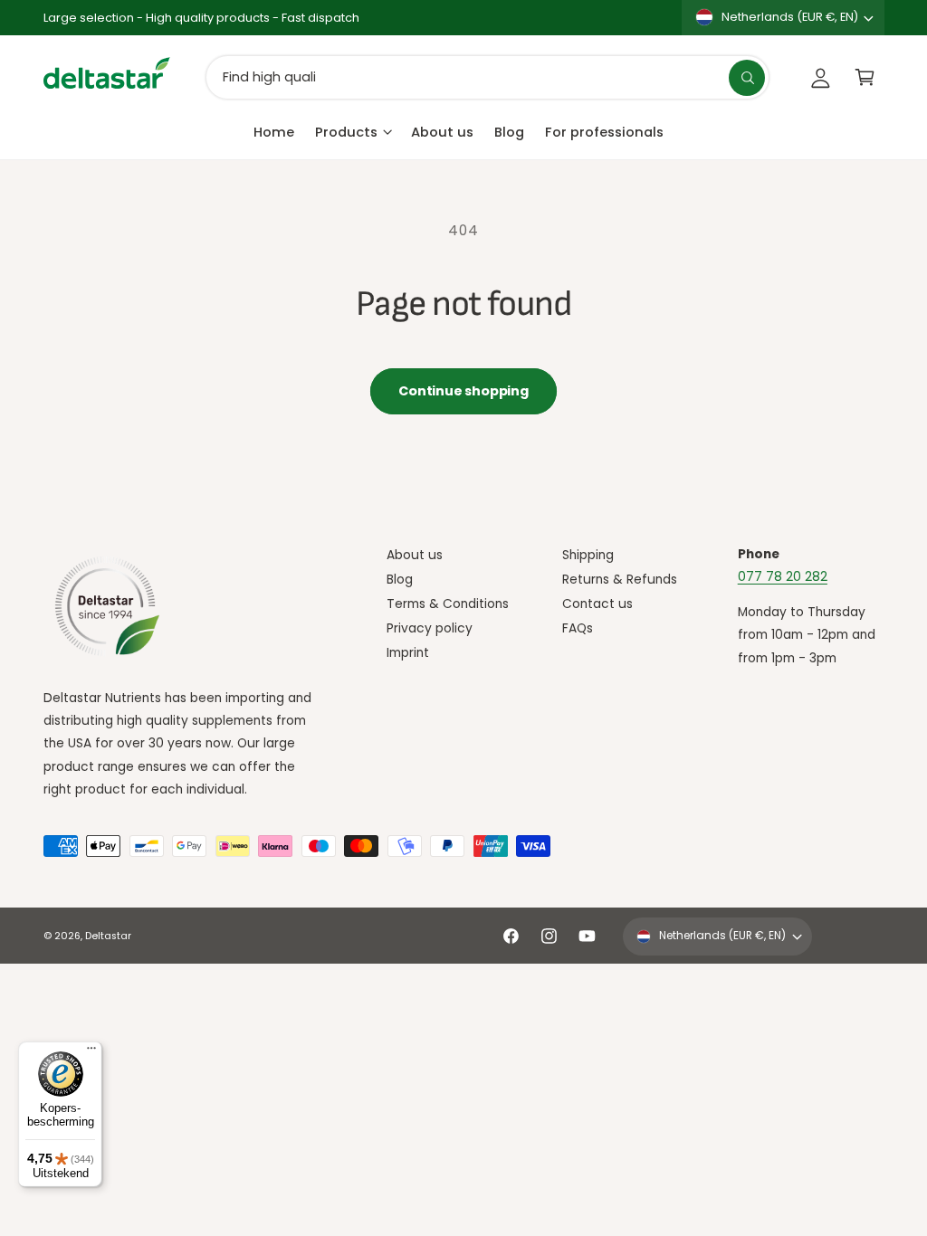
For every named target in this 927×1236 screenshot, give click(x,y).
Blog (400, 579)
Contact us (597, 604)
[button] (865, 77)
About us (415, 555)
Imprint (408, 652)
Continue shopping (463, 391)
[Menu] (91, 1052)
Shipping (588, 555)
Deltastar (108, 936)
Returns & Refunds (619, 579)
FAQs (577, 628)
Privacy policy (430, 628)
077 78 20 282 (782, 576)
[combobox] (487, 77)
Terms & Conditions (448, 604)
